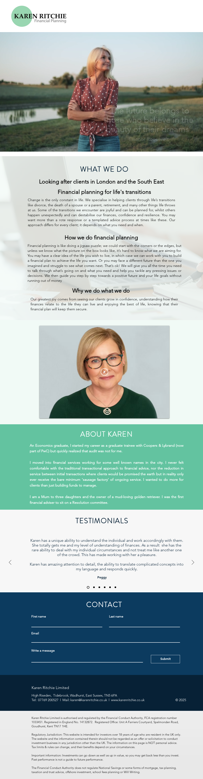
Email (35, 633)
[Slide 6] (115, 587)
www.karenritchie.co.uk (128, 700)
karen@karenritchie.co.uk (88, 700)
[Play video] (104, 372)
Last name (116, 616)
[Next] (193, 562)
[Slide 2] (94, 587)
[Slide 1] (88, 587)
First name (38, 616)
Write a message (43, 650)
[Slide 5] (110, 587)
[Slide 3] (99, 587)
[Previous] (10, 562)
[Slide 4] (104, 587)
